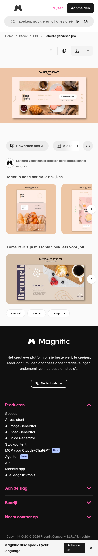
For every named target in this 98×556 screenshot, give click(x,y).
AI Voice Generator (20, 438)
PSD (36, 36)
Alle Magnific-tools (20, 475)
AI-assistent (14, 419)
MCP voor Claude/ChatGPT (32, 450)
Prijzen (57, 8)
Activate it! (73, 547)
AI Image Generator (20, 426)
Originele (33, 67)
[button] (49, 384)
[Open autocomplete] (11, 21)
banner (37, 313)
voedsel (15, 313)
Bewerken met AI (30, 146)
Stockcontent (15, 444)
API (8, 463)
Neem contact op (21, 516)
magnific (22, 166)
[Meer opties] (51, 51)
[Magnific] (49, 342)
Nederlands (49, 383)
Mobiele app (15, 469)
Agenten (16, 456)
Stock (23, 36)
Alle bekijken (52, 177)
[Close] (91, 548)
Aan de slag (16, 488)
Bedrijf (11, 502)
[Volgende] (77, 146)
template (58, 313)
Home (9, 36)
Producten (15, 404)
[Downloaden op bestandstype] (88, 51)
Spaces (11, 413)
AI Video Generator (20, 432)
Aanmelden (80, 8)
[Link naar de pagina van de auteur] (9, 163)
